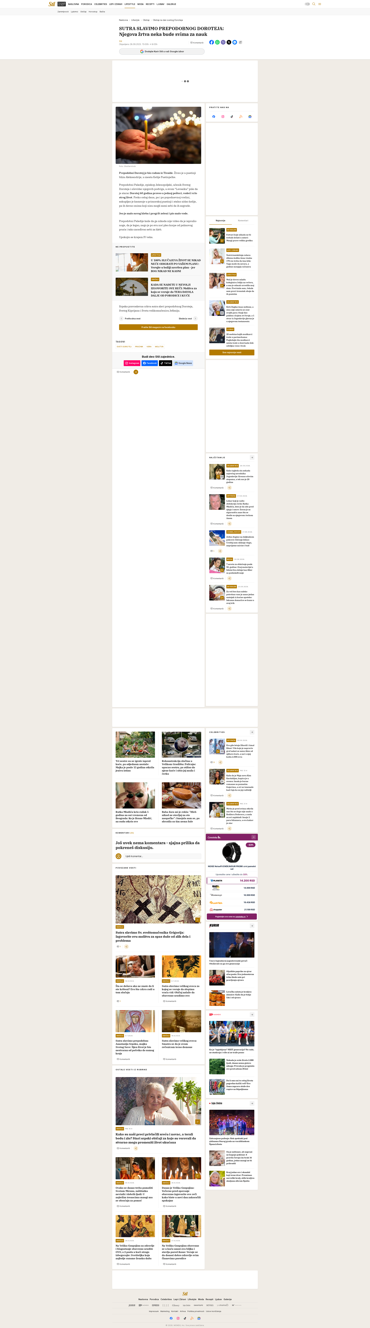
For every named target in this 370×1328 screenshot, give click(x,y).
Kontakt (174, 1311)
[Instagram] (222, 116)
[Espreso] (155, 1305)
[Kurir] (132, 1305)
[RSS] (240, 116)
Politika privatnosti (195, 1311)
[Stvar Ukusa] (236, 1305)
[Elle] (166, 1305)
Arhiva (183, 1311)
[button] (197, 42)
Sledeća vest (185, 318)
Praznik (139, 346)
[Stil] (52, 4)
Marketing (165, 1311)
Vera (149, 346)
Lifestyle (135, 20)
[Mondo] (144, 1305)
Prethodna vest (132, 318)
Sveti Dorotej (124, 346)
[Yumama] (222, 1305)
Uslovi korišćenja (213, 1311)
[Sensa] (209, 1305)
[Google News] (249, 116)
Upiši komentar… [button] (134, 856)
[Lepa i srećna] (186, 1305)
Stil (120, 41)
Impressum (154, 1311)
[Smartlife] (198, 1305)
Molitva (159, 346)
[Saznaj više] (252, 925)
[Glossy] (176, 1305)
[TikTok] (231, 116)
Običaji (146, 20)
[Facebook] (213, 116)
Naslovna (123, 20)
